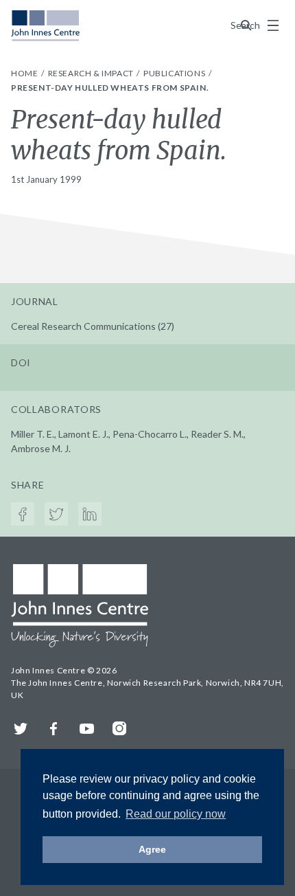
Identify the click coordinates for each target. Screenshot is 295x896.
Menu (273, 25)
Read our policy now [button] (176, 814)
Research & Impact (92, 73)
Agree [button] (152, 849)
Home (25, 73)
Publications (175, 73)
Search (246, 25)
